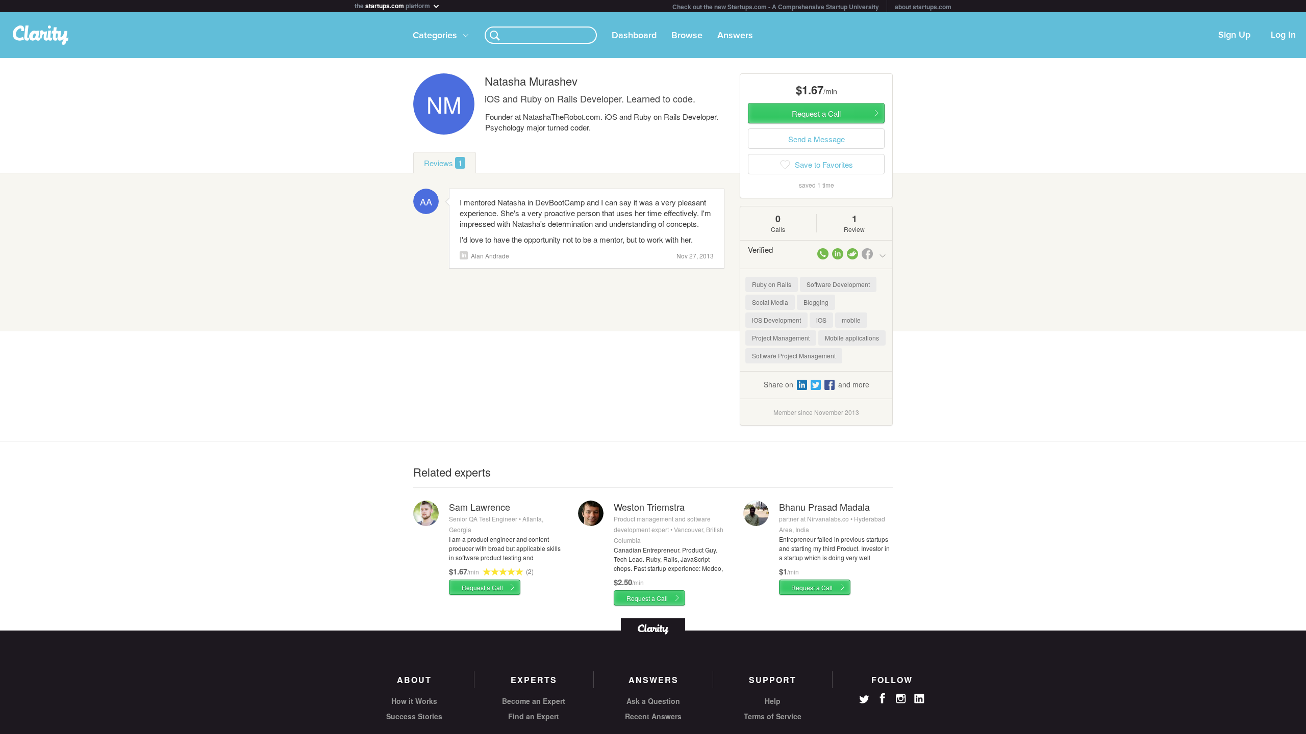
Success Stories (414, 716)
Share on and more (816, 384)
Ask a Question (653, 701)
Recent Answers (653, 716)
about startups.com (923, 6)
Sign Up (1234, 35)
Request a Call (482, 587)
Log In (1283, 35)
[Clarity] (653, 628)
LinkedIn (464, 255)
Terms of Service (772, 716)
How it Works (414, 701)
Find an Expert (533, 716)
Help (773, 701)
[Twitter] (864, 700)
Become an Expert (533, 701)
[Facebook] (882, 698)
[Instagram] (901, 699)
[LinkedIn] (919, 699)
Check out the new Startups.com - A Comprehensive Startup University (775, 6)
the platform (393, 5)
